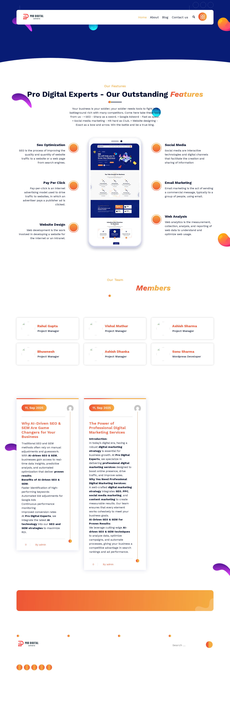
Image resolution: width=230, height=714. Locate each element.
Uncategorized (79, 644)
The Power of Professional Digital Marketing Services (107, 427)
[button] (193, 16)
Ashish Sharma (184, 326)
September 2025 (131, 644)
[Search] (209, 644)
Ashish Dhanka (117, 351)
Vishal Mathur (116, 326)
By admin (40, 544)
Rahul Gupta (47, 326)
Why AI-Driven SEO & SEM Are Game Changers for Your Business (41, 430)
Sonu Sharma (183, 351)
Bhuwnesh (46, 351)
